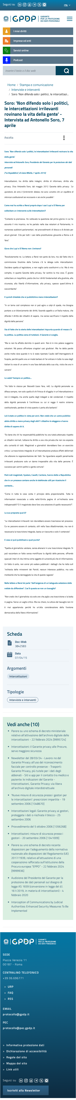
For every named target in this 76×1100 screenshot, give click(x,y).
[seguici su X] (39, 4)
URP (10, 986)
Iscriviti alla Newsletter (23, 1090)
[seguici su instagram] (24, 4)
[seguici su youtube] (29, 4)
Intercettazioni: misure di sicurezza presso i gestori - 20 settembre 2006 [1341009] (37, 835)
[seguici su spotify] (44, 4)
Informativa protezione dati (25, 1045)
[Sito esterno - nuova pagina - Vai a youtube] (31, 1080)
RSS (10, 999)
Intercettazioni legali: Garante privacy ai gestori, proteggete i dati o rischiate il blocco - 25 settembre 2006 (40, 815)
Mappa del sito (16, 1063)
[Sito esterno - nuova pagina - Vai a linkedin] (21, 1080)
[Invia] (64, 70)
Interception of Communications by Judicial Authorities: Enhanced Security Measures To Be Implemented (39, 906)
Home (11, 84)
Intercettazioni (18, 676)
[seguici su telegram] (34, 4)
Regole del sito (16, 1057)
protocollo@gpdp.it (16, 1014)
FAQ (10, 993)
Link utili (12, 1069)
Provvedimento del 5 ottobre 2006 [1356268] (38, 826)
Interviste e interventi (25, 89)
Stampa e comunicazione (36, 84)
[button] (64, 138)
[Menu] (69, 19)
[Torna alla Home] (32, 18)
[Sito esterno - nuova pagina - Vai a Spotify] (46, 1080)
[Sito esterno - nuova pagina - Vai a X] (41, 1080)
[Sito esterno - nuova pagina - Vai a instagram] (26, 1080)
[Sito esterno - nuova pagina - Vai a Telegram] (36, 1080)
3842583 (20, 646)
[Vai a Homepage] (30, 943)
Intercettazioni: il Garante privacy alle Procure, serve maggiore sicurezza (39, 748)
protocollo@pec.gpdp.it (19, 1028)
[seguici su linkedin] (19, 4)
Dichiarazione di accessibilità (26, 1051)
